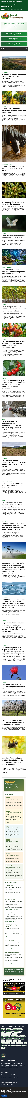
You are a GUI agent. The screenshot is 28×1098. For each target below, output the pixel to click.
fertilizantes (9, 1040)
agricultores (22, 1036)
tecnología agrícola (12, 1045)
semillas (3, 1047)
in (18, 9)
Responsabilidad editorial (7, 3)
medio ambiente (14, 1036)
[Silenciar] (21, 993)
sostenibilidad (9, 1031)
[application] (14, 988)
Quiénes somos (4, 1)
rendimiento (3, 1045)
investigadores (19, 1043)
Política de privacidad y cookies (8, 4)
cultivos (3, 1029)
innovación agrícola (5, 1036)
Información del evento (10, 921)
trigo (25, 1043)
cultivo (14, 1040)
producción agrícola (5, 1043)
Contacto (19, 1)
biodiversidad (9, 1038)
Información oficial (9, 895)
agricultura (9, 1029)
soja (25, 1045)
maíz (19, 1040)
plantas (2, 1031)
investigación (16, 1038)
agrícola (3, 1040)
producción (14, 1033)
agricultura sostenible (17, 1029)
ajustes (12, 1093)
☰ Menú (3, 49)
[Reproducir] (5, 993)
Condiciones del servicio (7, 6)
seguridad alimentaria (5, 1033)
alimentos (20, 1045)
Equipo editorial (13, 1)
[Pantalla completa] (23, 993)
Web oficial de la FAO (10, 936)
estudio (2, 1038)
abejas (12, 1043)
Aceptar (4, 1095)
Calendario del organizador (11, 909)
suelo (22, 1038)
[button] (14, 34)
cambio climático (17, 1031)
